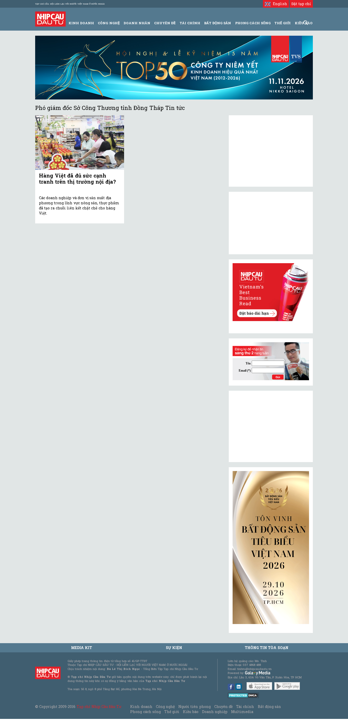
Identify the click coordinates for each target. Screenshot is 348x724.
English (279, 3)
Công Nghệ (108, 23)
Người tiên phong (194, 706)
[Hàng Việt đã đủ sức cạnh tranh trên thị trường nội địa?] (79, 142)
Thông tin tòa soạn (266, 647)
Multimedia (242, 711)
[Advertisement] (271, 426)
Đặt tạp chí (301, 3)
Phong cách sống (145, 711)
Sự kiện (174, 647)
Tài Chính (190, 23)
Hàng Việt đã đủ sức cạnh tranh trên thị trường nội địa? (77, 178)
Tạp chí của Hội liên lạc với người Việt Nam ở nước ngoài (70, 4)
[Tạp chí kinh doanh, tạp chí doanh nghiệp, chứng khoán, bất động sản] (50, 18)
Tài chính (245, 706)
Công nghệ (165, 706)
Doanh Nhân (137, 23)
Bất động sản (217, 23)
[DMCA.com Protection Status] (243, 695)
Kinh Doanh (81, 23)
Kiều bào (190, 711)
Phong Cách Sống (253, 23)
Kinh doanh (141, 706)
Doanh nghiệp (214, 711)
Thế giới (282, 23)
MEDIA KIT (81, 647)
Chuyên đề (165, 23)
